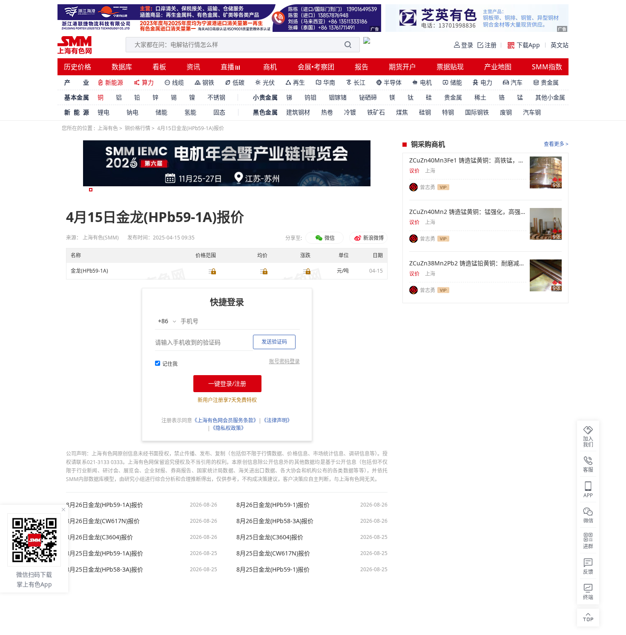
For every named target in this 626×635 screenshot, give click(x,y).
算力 (144, 82)
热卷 (327, 112)
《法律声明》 (276, 420)
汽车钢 (532, 112)
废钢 (506, 112)
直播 (228, 66)
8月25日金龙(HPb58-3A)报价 (104, 569)
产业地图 (497, 66)
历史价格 (77, 66)
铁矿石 (376, 112)
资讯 (193, 66)
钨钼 (310, 97)
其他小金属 (550, 97)
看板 (159, 66)
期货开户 (402, 66)
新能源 (110, 82)
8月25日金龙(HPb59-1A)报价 (104, 553)
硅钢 (425, 112)
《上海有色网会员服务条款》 (225, 420)
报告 (361, 66)
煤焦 (402, 112)
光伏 (265, 82)
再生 (295, 82)
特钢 (448, 112)
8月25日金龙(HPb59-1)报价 (273, 569)
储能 (452, 82)
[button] (90, 189)
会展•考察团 (316, 66)
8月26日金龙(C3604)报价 (99, 537)
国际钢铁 (477, 112)
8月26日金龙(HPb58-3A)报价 (274, 521)
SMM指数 (547, 66)
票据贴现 (450, 66)
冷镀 (350, 112)
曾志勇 (427, 187)
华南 (325, 82)
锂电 (103, 112)
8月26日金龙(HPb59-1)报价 (273, 505)
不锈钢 (216, 97)
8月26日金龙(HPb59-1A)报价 (104, 505)
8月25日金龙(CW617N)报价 (273, 553)
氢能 (190, 112)
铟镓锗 (338, 97)
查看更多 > (556, 144)
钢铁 (204, 82)
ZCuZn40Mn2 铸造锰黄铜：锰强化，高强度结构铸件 (467, 212)
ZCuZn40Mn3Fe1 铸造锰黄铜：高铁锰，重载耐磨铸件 (467, 160)
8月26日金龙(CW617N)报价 (103, 521)
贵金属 (546, 82)
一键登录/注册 (227, 383)
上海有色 (108, 128)
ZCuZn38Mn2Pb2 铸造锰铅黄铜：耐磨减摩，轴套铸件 (467, 263)
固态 (219, 112)
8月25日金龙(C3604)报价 (269, 537)
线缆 (174, 82)
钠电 (132, 112)
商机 (270, 66)
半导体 (389, 82)
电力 (482, 82)
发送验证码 (274, 341)
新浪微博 (373, 238)
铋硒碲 (368, 97)
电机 (422, 82)
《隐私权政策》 (228, 428)
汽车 (513, 82)
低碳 (234, 82)
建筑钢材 (298, 112)
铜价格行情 (137, 128)
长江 (355, 82)
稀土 (480, 97)
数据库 (122, 66)
